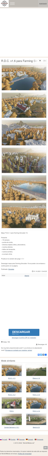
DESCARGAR (21, 332)
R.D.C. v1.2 (11, 395)
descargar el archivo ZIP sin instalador (24, 338)
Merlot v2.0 (36, 427)
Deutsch (30, 439)
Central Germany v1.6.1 (11, 427)
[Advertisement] (24, 32)
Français (21, 439)
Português (40, 439)
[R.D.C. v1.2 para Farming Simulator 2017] (11, 386)
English (13, 439)
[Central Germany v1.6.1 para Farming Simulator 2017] (11, 419)
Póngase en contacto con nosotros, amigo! (18, 350)
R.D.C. (12, 411)
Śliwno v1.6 (36, 378)
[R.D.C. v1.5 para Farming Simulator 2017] (11, 370)
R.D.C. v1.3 (36, 395)
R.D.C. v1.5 (11, 378)
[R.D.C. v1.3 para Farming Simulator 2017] (36, 386)
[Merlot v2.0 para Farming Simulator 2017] (36, 419)
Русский (4, 439)
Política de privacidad (24, 454)
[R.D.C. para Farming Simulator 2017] (11, 403)
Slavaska (11, 269)
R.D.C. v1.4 (36, 411)
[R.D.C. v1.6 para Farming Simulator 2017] (24, 77)
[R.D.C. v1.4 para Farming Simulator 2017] (36, 403)
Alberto (27, 275)
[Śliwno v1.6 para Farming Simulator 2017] (36, 370)
